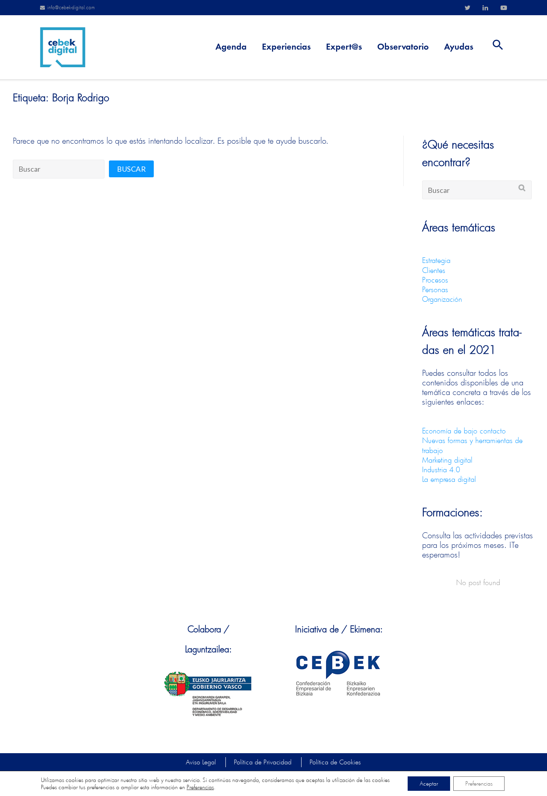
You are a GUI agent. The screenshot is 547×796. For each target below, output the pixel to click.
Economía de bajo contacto (464, 430)
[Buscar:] (59, 169)
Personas (435, 289)
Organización (442, 299)
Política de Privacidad (263, 762)
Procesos (435, 280)
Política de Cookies (335, 762)
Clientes (433, 270)
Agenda (231, 47)
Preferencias (200, 787)
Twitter (468, 7)
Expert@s (344, 47)
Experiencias (286, 47)
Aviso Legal (201, 762)
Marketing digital (447, 460)
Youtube (504, 7)
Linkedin (485, 7)
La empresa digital (449, 479)
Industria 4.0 (441, 469)
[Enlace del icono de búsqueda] (498, 47)
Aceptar (429, 783)
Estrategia (436, 260)
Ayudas (458, 47)
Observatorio (403, 47)
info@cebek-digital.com (71, 7)
